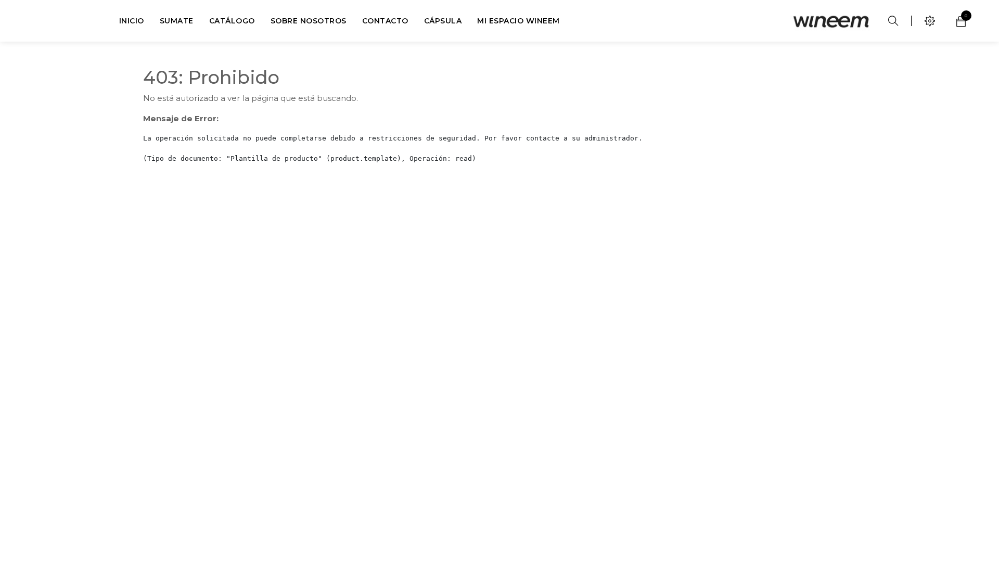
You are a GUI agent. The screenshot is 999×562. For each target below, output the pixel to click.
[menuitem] (131, 21)
